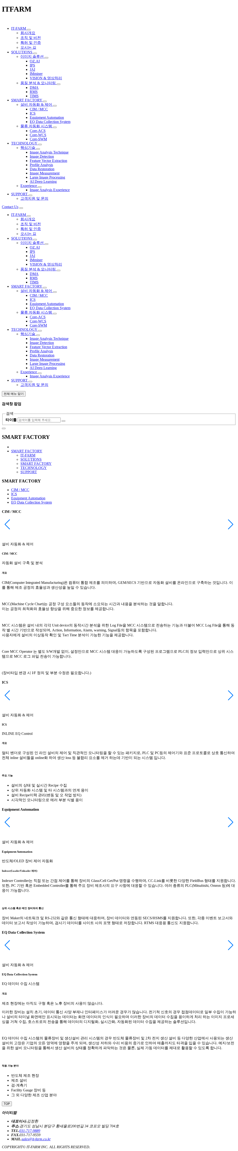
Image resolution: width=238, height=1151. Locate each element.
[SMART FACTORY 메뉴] (45, 101)
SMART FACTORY (36, 464)
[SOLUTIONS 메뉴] (35, 53)
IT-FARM (27, 455)
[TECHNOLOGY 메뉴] (40, 144)
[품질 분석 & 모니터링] (58, 84)
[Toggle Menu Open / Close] (21, 208)
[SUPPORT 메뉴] (30, 195)
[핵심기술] (38, 149)
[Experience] (40, 187)
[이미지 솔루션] (46, 57)
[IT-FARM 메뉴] (29, 29)
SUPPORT (28, 472)
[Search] (63, 421)
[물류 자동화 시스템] (55, 127)
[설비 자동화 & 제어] (55, 105)
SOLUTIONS (31, 459)
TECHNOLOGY (33, 468)
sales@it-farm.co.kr (36, 1139)
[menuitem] (19, 28)
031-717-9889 (29, 1131)
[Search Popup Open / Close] (4, 428)
